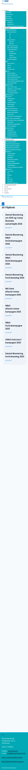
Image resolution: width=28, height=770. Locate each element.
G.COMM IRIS (10, 130)
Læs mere (8, 227)
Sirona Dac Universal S (12, 45)
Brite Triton (10, 179)
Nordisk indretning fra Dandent (12, 145)
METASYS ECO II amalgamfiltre (14, 116)
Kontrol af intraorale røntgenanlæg (15, 26)
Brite (8, 177)
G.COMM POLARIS (11, 132)
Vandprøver (10, 22)
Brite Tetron (10, 181)
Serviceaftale (8, 12)
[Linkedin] (8, 1)
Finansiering (8, 16)
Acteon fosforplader (12, 83)
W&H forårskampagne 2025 (13, 325)
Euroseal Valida (12, 53)
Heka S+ (9, 65)
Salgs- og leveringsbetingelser (12, 757)
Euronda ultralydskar (12, 59)
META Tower (10, 114)
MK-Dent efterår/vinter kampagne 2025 (13, 291)
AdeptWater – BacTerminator (14, 88)
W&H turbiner (10, 122)
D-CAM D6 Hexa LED (12, 135)
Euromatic (11, 51)
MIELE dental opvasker (12, 47)
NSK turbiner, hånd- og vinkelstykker (15, 120)
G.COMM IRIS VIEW (11, 134)
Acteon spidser (10, 106)
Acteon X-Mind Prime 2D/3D (13, 77)
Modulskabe (10, 157)
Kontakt (6, 192)
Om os (6, 190)
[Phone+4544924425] (2, 1)
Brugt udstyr (8, 189)
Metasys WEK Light (11, 90)
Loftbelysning (10, 155)
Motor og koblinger (11, 126)
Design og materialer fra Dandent (15, 167)
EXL (10, 37)
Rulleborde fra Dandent (12, 159)
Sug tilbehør (10, 100)
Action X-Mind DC (11, 73)
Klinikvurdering (8, 18)
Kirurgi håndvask (11, 161)
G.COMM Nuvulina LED (12, 183)
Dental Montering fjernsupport (13, 761)
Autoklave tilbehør (11, 102)
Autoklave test (10, 24)
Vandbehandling (11, 98)
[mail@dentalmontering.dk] (4, 1)
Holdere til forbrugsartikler (13, 163)
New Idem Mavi (11, 69)
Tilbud (6, 187)
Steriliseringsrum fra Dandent (12, 147)
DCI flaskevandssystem (12, 92)
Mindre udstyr (8, 137)
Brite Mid (9, 175)
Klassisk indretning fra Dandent (12, 143)
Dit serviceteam (9, 14)
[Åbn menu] (3, 203)
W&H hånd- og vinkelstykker (13, 124)
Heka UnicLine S (11, 63)
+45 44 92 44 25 (13, 751)
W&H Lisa (11, 41)
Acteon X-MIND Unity (12, 75)
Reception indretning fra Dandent (13, 149)
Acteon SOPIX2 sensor (12, 79)
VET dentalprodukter (10, 185)
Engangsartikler (10, 104)
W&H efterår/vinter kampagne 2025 (13, 308)
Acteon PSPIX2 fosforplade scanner (15, 81)
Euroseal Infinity (12, 57)
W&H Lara (11, 43)
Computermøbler (11, 153)
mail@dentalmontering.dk (16, 753)
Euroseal (11, 55)
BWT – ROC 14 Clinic (12, 87)
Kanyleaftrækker (11, 165)
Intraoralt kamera (9, 94)
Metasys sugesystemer (12, 112)
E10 (10, 33)
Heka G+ (9, 67)
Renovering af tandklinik (10, 141)
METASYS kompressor (12, 110)
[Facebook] (6, 1)
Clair (8, 173)
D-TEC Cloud (10, 171)
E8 (9, 36)
